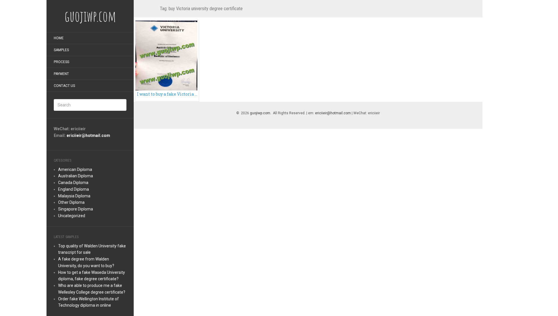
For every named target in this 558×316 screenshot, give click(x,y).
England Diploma (73, 189)
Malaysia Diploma (74, 196)
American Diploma (75, 169)
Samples (61, 50)
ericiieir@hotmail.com (88, 135)
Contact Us (64, 86)
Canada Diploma (73, 182)
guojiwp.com (260, 113)
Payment (61, 74)
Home (59, 38)
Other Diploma (71, 202)
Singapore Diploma (75, 209)
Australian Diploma (75, 176)
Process (61, 62)
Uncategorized (71, 215)
